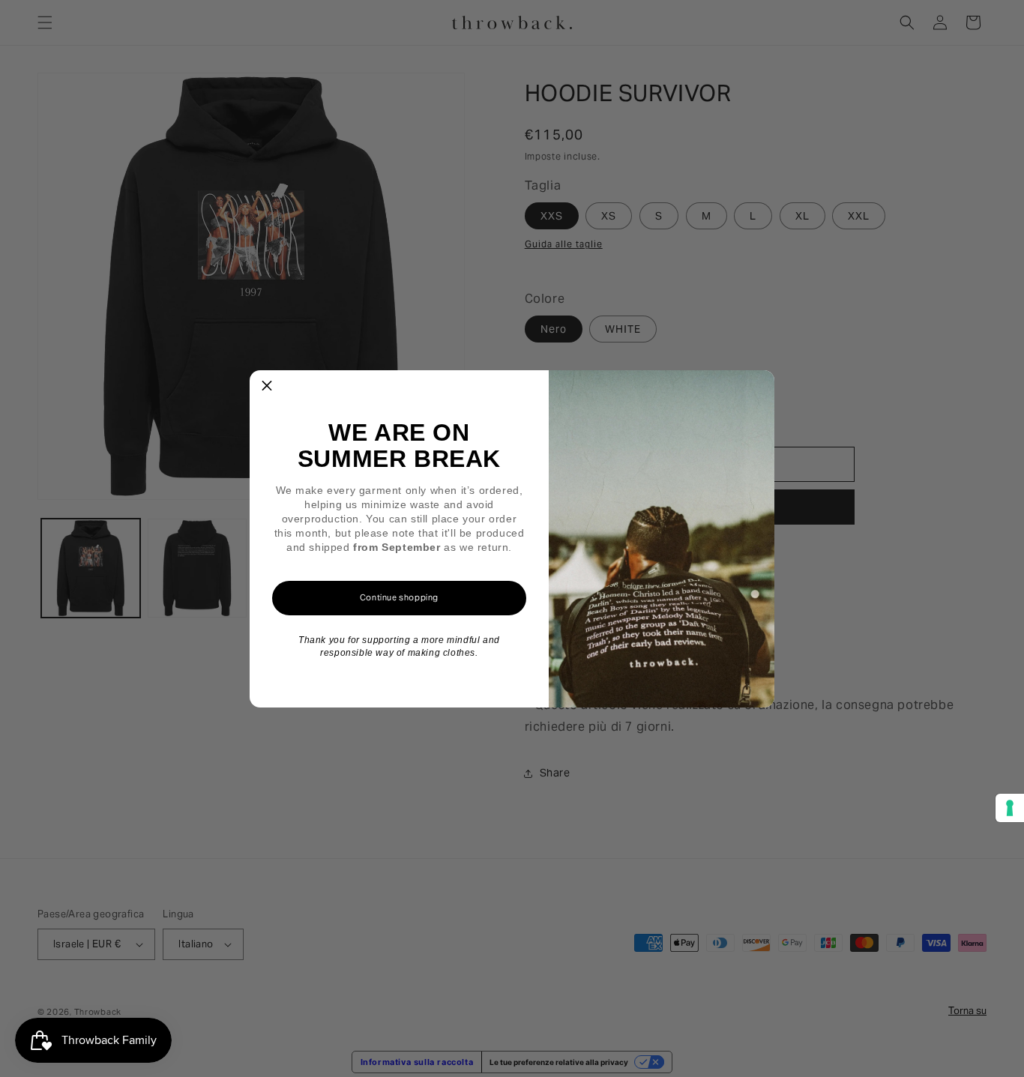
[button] (267, 387)
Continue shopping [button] (399, 597)
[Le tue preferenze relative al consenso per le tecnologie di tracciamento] (1010, 808)
